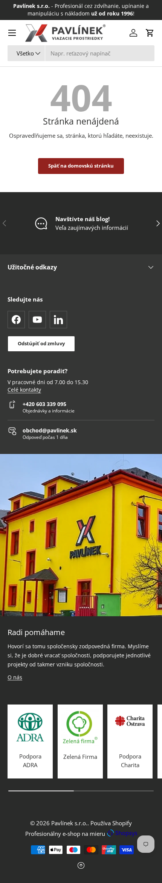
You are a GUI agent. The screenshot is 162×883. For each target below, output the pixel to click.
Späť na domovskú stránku (81, 165)
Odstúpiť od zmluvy (41, 343)
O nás (15, 677)
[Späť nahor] (81, 866)
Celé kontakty (24, 389)
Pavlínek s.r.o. (69, 823)
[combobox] (81, 53)
